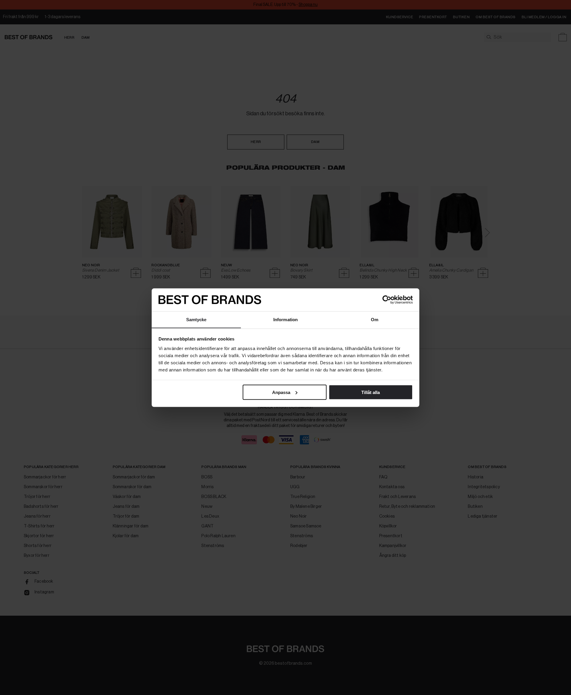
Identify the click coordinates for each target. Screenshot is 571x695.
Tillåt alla (370, 392)
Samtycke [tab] (196, 319)
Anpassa (281, 392)
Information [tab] (285, 319)
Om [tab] (374, 319)
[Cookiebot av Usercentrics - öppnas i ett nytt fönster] (387, 299)
